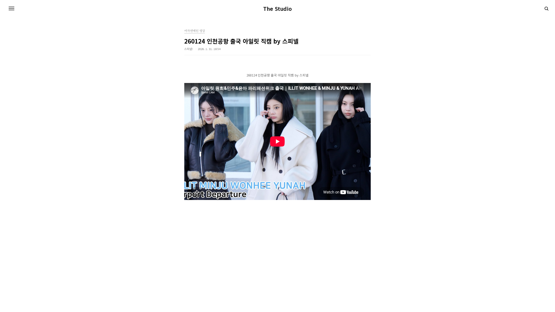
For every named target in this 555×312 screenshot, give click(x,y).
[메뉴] (11, 8)
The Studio (277, 8)
